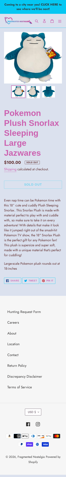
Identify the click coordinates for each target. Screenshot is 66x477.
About (11, 333)
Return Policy (16, 365)
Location (13, 344)
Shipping (10, 169)
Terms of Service (19, 387)
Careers (13, 322)
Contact (13, 354)
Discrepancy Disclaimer (24, 376)
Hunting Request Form (24, 311)
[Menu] (60, 20)
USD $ (32, 412)
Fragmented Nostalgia (31, 457)
